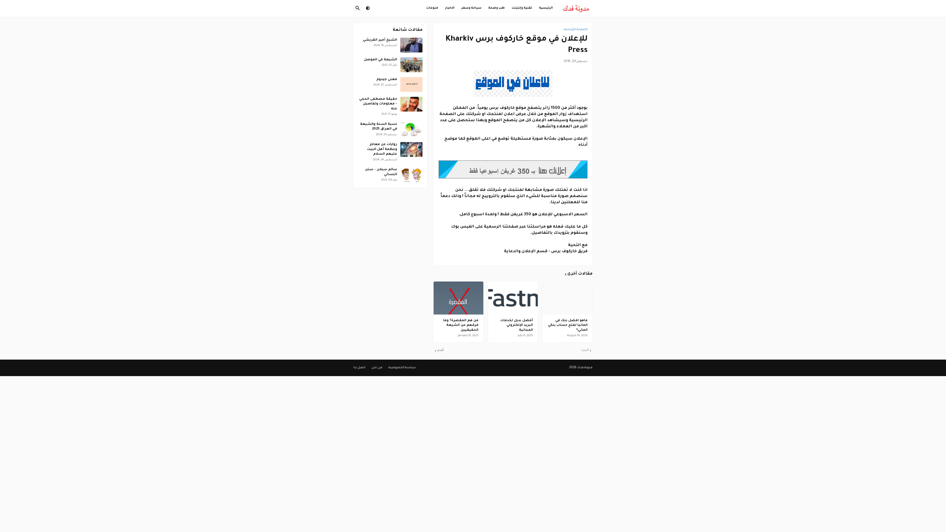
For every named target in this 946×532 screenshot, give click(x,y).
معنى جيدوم (386, 79)
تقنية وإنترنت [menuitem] (522, 8)
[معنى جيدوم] (411, 84)
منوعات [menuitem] (432, 8)
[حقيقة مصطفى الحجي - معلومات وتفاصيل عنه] (411, 104)
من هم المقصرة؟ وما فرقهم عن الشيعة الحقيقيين (460, 325)
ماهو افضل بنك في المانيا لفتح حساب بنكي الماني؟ (568, 325)
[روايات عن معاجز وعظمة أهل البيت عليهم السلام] (411, 149)
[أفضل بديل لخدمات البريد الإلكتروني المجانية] (513, 298)
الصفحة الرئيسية (576, 29)
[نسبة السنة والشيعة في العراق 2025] (411, 129)
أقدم (441, 350)
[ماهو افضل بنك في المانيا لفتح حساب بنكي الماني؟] (567, 298)
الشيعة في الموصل (380, 60)
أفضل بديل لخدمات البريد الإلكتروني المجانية (516, 325)
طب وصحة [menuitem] (496, 8)
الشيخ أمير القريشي (380, 40)
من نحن (377, 367)
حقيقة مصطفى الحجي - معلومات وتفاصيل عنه (378, 104)
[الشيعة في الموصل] (411, 64)
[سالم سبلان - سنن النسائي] (411, 174)
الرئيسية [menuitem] (546, 8)
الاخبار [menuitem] (450, 8)
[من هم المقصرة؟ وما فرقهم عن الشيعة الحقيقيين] (458, 298)
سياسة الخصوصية (402, 367)
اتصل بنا (359, 367)
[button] (368, 8)
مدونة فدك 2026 (580, 367)
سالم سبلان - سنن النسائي (381, 172)
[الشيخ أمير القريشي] (411, 45)
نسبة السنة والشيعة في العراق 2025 (378, 126)
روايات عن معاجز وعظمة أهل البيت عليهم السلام (382, 149)
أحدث (585, 350)
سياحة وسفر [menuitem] (471, 8)
